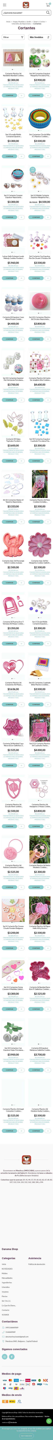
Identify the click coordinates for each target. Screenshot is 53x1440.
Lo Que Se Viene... (9, 1305)
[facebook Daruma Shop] (12, 1356)
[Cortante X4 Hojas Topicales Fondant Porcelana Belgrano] (21, 461)
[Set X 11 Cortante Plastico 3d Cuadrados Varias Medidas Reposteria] (48, 765)
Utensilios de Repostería (21, 24)
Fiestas (4, 1296)
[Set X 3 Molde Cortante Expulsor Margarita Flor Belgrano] (48, 217)
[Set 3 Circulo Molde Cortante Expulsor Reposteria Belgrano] (48, 644)
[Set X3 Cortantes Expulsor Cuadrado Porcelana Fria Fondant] (48, 461)
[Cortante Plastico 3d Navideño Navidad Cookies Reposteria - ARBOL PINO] (21, 95)
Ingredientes (7, 1282)
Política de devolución (36, 1264)
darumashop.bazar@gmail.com (17, 1337)
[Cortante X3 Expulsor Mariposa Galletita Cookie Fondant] (48, 1070)
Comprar (36, 582)
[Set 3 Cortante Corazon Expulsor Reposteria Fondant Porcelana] (21, 217)
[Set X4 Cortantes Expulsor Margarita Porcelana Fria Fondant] (48, 95)
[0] (48, 6)
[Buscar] (48, 13)
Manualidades (7, 1278)
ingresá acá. (39, 1416)
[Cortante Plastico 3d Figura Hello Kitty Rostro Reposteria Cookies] (48, 948)
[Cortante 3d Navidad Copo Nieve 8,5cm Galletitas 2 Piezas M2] (21, 765)
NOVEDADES (7, 1269)
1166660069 (10, 1332)
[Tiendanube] (9, 1423)
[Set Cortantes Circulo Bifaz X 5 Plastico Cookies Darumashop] (48, 156)
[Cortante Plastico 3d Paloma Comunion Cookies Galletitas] (21, 887)
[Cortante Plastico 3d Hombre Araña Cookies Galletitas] (48, 1131)
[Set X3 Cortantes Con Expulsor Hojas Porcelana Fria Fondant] (21, 1070)
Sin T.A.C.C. (6, 1301)
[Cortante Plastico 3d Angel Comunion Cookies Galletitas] (21, 1131)
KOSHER (5, 1315)
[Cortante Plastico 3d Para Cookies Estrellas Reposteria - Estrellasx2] (48, 522)
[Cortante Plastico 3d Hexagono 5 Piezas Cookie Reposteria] (48, 826)
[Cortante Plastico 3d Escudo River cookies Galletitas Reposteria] (21, 826)
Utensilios (6, 1287)
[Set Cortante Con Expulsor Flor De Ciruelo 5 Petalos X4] (48, 278)
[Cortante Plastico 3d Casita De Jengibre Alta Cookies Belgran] (48, 400)
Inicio (8, 21)
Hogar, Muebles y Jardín (22, 21)
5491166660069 (12, 1327)
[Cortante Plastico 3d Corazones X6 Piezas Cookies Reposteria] (21, 705)
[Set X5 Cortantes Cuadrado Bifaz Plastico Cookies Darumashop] (48, 705)
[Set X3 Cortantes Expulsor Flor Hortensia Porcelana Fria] (21, 400)
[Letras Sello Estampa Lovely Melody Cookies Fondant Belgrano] (21, 278)
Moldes (5, 1273)
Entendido (26, 1436)
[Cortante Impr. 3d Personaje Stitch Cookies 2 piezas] (21, 583)
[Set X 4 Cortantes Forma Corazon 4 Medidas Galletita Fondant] (21, 1009)
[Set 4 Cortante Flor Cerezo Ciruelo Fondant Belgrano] (21, 948)
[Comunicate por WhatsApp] (49, 1421)
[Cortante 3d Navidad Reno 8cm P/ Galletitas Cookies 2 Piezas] (48, 1009)
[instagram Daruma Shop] (4, 1356)
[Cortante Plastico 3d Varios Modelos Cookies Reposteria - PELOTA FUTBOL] (48, 887)
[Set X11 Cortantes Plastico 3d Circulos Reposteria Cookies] (48, 339)
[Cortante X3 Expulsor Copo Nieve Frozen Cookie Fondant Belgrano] (21, 339)
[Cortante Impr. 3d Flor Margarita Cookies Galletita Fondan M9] (48, 583)
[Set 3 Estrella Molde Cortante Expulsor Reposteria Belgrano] (21, 156)
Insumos (5, 1292)
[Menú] (4, 5)
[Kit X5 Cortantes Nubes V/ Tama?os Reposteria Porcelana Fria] (21, 522)
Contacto (5, 1310)
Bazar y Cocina (39, 21)
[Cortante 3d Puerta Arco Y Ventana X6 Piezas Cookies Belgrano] (21, 644)
